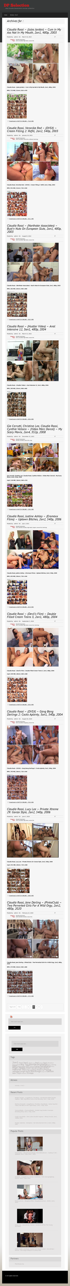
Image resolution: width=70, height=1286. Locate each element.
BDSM (18, 1065)
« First (19, 1007)
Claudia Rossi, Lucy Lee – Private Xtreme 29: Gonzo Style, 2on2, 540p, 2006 (32, 810)
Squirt (28, 1071)
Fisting (36, 1066)
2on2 (17, 139)
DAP (14, 1066)
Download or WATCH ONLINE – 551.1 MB (21, 218)
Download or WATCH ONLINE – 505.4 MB (21, 704)
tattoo (50, 1071)
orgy (31, 440)
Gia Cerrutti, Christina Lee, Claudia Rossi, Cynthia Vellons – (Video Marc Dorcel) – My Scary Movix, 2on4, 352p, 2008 (34, 429)
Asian (14, 1065)
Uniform (23, 1073)
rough (22, 1071)
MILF (47, 1068)
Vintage (30, 1073)
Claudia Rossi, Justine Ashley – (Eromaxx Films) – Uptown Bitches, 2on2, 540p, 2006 (34, 518)
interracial (31, 1068)
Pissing (47, 1070)
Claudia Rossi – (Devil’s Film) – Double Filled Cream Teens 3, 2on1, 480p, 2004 (32, 615)
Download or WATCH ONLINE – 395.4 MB (21, 419)
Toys (18, 1073)
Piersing (40, 1070)
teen (14, 1073)
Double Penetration (20, 39)
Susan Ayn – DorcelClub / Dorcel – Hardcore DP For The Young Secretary (34, 1225)
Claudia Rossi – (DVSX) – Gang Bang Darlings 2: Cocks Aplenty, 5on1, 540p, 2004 (35, 713)
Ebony (32, 1066)
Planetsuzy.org (19, 1264)
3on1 (17, 337)
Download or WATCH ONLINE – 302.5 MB (21, 319)
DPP (27, 1066)
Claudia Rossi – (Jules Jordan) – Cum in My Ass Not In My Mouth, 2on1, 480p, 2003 (34, 31)
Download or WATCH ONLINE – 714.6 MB (21, 121)
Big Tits (25, 1064)
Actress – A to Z (14, 15)
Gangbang (25, 722)
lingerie (34, 527)
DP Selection (16, 6)
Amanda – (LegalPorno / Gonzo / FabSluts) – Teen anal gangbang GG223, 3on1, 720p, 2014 (34, 1177)
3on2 (30, 1063)
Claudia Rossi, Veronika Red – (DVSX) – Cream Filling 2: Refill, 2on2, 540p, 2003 (32, 129)
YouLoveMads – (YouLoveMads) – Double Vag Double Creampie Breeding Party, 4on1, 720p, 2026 (34, 1111)
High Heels (25, 40)
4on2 (41, 1063)
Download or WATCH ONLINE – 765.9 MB (21, 802)
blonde (17, 440)
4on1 (37, 1063)
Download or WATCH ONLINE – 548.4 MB (21, 895)
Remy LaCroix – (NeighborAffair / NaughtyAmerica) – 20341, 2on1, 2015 (35, 1201)
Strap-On (43, 1071)
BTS (49, 1064)
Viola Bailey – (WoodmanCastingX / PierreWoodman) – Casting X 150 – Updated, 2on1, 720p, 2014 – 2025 (36, 1153)
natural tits (31, 40)
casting (53, 1065)
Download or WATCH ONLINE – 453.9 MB (21, 607)
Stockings (36, 139)
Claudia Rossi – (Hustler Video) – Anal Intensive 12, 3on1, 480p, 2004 (31, 328)
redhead (31, 139)
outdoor (33, 1070)
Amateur (51, 1063)
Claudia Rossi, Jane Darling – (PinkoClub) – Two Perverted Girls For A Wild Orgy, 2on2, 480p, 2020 (34, 906)
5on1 (17, 722)
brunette (21, 40)
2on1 (17, 40)
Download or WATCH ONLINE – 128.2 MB (21, 509)
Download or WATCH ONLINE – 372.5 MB (21, 996)
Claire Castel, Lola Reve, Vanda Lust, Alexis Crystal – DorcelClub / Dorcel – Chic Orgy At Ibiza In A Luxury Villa (34, 1249)
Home (5, 15)
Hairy (52, 1066)
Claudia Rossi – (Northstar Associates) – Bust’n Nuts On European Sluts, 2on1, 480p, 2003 (34, 229)
